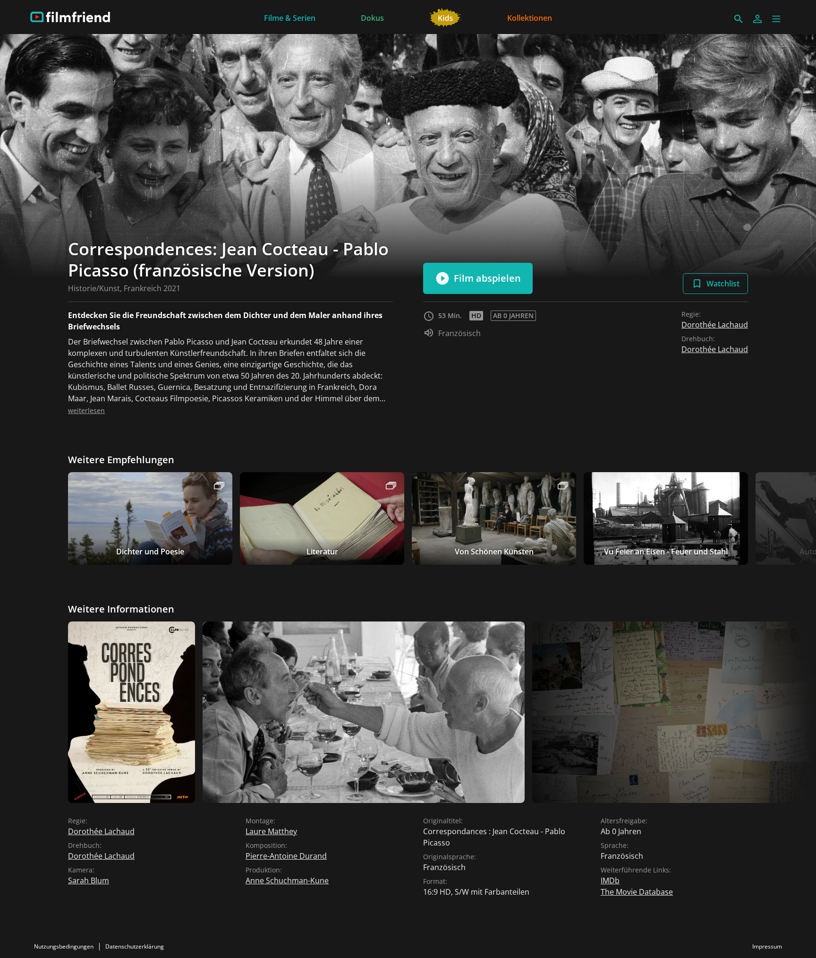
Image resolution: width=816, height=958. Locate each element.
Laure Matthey (271, 831)
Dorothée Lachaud (714, 324)
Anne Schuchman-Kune (287, 880)
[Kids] (445, 17)
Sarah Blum (88, 880)
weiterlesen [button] (86, 410)
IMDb (610, 880)
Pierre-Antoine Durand (286, 856)
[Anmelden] (757, 18)
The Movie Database (637, 892)
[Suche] (738, 18)
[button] (776, 18)
